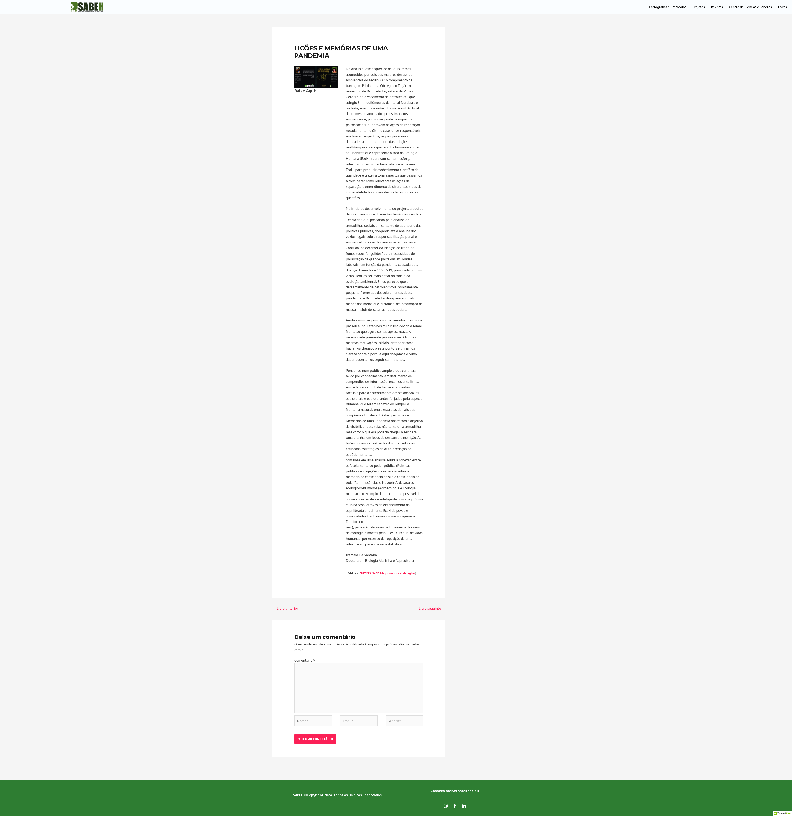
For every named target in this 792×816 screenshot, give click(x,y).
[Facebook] (455, 806)
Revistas (717, 7)
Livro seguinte (432, 608)
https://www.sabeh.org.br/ (398, 573)
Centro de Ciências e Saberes (750, 7)
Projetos (698, 7)
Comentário (304, 660)
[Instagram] (446, 806)
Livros (782, 7)
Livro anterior (285, 608)
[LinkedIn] (464, 806)
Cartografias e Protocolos (667, 7)
